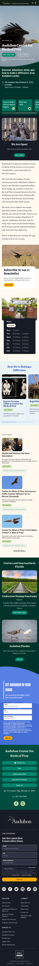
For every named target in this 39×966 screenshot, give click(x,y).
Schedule (11, 325)
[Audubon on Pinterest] (35, 889)
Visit (19, 768)
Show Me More (19, 551)
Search (32, 3)
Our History (6, 906)
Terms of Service (17, 723)
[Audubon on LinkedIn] (23, 889)
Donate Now (6, 938)
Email (6, 704)
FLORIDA (9, 410)
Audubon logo (6, 3)
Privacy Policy (17, 732)
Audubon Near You (8, 932)
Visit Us (19, 659)
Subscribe (8, 285)
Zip (5, 710)
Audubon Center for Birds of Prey (20, 3)
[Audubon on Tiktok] (29, 889)
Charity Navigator (19, 953)
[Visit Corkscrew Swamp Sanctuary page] (19, 592)
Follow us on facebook (16, 803)
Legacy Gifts (6, 941)
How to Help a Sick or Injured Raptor (9, 104)
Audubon (19, 819)
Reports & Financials (9, 919)
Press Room (25, 909)
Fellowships (25, 906)
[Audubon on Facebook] (10, 889)
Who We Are (6, 903)
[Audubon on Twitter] (16, 889)
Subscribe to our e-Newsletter (17, 271)
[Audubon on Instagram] (4, 889)
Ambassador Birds (19, 774)
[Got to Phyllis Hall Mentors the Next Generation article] (19, 456)
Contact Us (21, 763)
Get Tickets (24, 55)
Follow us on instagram (22, 803)
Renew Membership (8, 945)
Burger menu (35, 3)
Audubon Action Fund (9, 923)
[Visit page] (20, 257)
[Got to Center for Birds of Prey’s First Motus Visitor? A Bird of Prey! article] (19, 531)
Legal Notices (10, 963)
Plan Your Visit (8, 55)
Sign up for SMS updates (26, 916)
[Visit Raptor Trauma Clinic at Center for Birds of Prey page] (14, 397)
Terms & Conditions (27, 875)
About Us (19, 785)
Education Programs (19, 780)
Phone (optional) (9, 716)
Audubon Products (8, 935)
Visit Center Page (19, 613)
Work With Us (25, 903)
